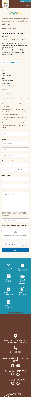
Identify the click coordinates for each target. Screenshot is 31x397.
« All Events (6, 24)
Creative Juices (16, 394)
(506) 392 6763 (26, 1)
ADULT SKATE (8, 98)
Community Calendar (8, 85)
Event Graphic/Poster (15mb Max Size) (14, 225)
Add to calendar (11, 62)
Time (3, 189)
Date (3, 182)
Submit (15, 250)
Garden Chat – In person (22, 98)
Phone (4, 139)
